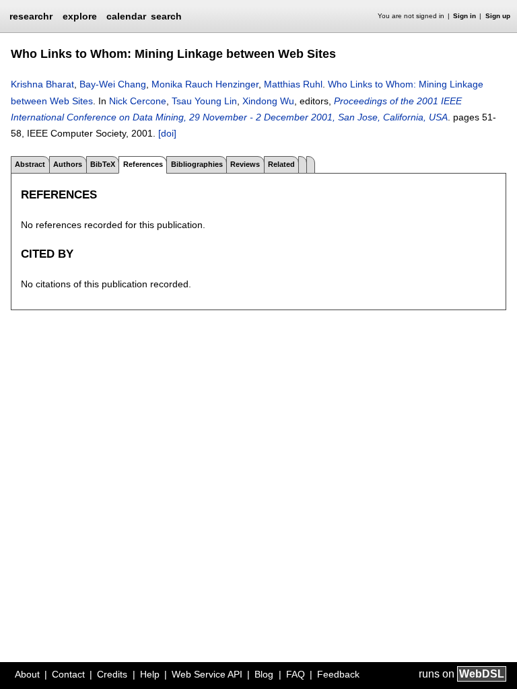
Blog (263, 674)
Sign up (497, 16)
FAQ (295, 674)
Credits (112, 674)
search (166, 16)
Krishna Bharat (42, 84)
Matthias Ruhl (293, 84)
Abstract (30, 164)
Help (150, 674)
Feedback (338, 674)
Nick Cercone (137, 101)
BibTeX (102, 164)
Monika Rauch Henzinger (204, 84)
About (27, 674)
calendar (126, 16)
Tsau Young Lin (204, 101)
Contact (68, 674)
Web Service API (207, 674)
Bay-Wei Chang (112, 84)
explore (80, 16)
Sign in (464, 16)
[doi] (167, 133)
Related (281, 164)
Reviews (245, 164)
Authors (67, 164)
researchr (31, 15)
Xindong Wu (268, 101)
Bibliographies (197, 164)
